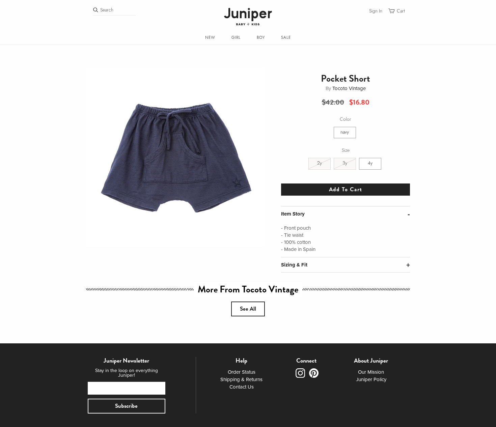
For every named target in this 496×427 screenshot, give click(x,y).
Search (106, 10)
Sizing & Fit (294, 265)
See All (248, 309)
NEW (210, 37)
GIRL (236, 37)
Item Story (293, 214)
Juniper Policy (371, 379)
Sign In (375, 11)
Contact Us (241, 387)
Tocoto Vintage (349, 88)
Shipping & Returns (241, 379)
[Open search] (95, 9)
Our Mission (371, 372)
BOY (261, 37)
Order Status (241, 372)
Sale (286, 37)
